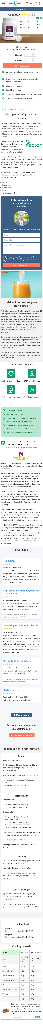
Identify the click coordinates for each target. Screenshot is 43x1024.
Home (4, 109)
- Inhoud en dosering (28, 49)
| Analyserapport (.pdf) (21, 447)
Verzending (23, 9)
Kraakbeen (12, 109)
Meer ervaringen (22, 715)
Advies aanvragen (21, 265)
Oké (37, 1017)
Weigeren (17, 1017)
